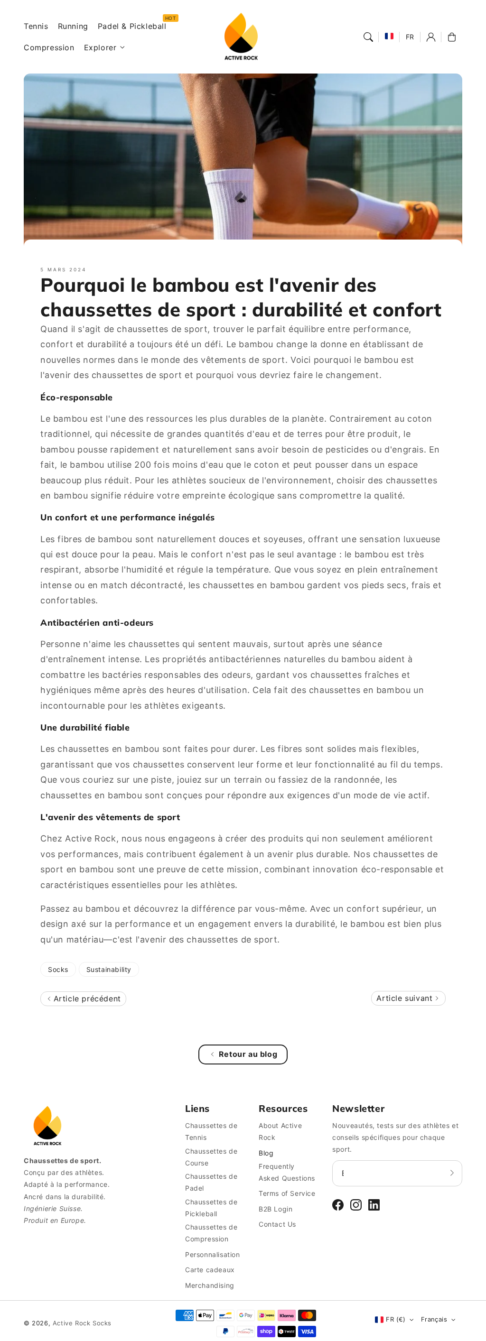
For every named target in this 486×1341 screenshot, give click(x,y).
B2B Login (275, 1209)
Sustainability (108, 969)
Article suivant (405, 998)
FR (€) (395, 1319)
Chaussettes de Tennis (211, 1131)
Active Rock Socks (82, 1323)
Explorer (100, 47)
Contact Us (277, 1224)
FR (410, 37)
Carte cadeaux (210, 1270)
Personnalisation (212, 1254)
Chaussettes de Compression (211, 1233)
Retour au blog (248, 1054)
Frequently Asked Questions (287, 1172)
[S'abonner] (451, 1173)
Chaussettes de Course (211, 1157)
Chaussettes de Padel (211, 1182)
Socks (58, 969)
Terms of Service (287, 1193)
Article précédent (86, 998)
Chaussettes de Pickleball (211, 1208)
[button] (368, 37)
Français (434, 1319)
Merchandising (209, 1285)
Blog (266, 1153)
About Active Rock (280, 1131)
